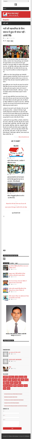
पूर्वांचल (11, 383)
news (25, 377)
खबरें (19, 380)
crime (16, 377)
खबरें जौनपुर (10, 38)
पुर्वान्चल (7, 383)
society (5, 380)
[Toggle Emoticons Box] (4, 216)
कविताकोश (14, 380)
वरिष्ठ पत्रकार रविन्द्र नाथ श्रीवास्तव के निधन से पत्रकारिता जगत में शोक (19, 297)
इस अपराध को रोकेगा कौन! (14, 352)
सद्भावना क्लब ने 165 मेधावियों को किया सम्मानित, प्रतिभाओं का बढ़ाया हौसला (17, 274)
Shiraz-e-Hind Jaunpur (13, 436)
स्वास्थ (8, 388)
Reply (5, 38)
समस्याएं (25, 385)
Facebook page (16, 4)
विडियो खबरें (20, 385)
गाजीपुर (22, 380)
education (21, 377)
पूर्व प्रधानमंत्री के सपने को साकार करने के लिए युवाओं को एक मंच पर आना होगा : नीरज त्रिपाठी (15, 179)
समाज (4, 388)
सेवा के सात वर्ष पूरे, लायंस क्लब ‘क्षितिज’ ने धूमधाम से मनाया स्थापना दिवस (18, 281)
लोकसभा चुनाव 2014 (7, 385)
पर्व (4, 383)
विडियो (15, 385)
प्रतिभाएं (16, 383)
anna (10, 367)
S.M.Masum (11, 377)
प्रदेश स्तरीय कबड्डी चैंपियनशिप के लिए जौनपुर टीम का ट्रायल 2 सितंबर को (17, 289)
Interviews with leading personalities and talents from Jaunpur (15, 405)
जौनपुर (13, 38)
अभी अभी (5, 23)
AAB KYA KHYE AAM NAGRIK (15, 359)
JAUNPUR (5, 377)
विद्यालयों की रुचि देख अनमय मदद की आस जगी (16, 203)
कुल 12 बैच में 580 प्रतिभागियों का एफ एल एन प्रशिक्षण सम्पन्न (18, 267)
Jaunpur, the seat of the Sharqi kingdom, (11, 402)
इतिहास (9, 380)
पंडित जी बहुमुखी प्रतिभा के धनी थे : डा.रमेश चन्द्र (15, 196)
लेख (20, 383)
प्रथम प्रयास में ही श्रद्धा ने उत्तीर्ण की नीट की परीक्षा (16, 207)
